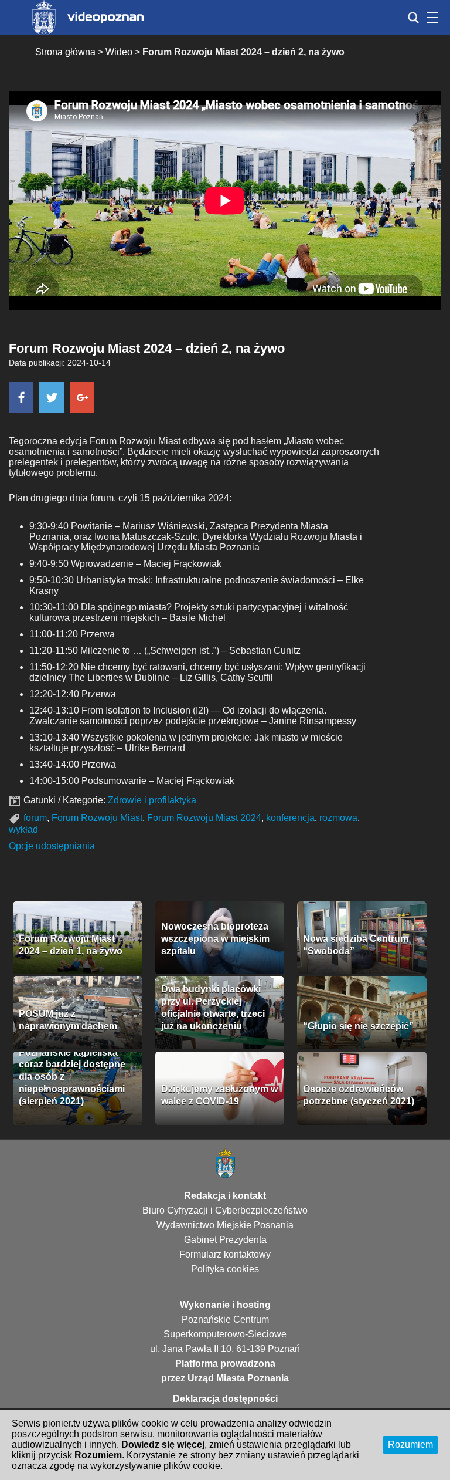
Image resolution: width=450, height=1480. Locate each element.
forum (35, 818)
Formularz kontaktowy (225, 1254)
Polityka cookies (225, 1269)
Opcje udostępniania (52, 846)
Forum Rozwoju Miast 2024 (204, 818)
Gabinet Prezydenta (225, 1240)
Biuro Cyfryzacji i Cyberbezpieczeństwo (225, 1210)
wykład (23, 829)
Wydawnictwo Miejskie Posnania (225, 1225)
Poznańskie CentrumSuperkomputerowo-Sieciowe (225, 1327)
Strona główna (65, 52)
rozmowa (338, 818)
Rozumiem (410, 1444)
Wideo (118, 52)
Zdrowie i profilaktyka (152, 800)
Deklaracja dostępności (225, 1399)
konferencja (290, 818)
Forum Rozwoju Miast (97, 818)
